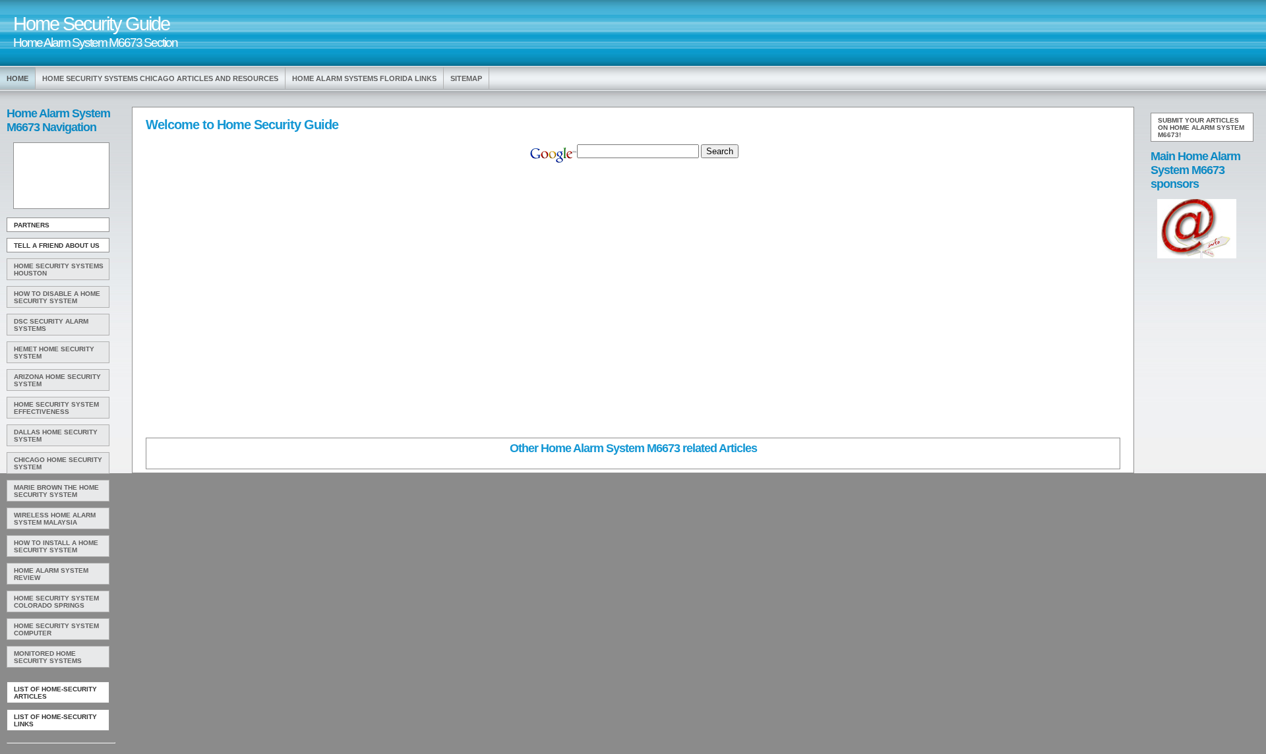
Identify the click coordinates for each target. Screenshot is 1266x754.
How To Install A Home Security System (56, 546)
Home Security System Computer (56, 629)
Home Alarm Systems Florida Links (364, 78)
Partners (31, 225)
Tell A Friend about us (57, 245)
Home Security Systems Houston (59, 269)
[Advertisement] (60, 176)
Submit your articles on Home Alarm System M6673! (1201, 127)
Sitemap (466, 78)
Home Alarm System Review (51, 574)
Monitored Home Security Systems (48, 657)
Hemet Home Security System (54, 352)
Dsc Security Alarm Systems (51, 325)
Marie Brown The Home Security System (56, 491)
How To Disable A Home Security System (57, 297)
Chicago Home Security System (58, 463)
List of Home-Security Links (55, 720)
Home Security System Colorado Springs (56, 601)
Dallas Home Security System (56, 435)
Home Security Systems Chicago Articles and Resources (160, 78)
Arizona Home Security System (57, 380)
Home (17, 78)
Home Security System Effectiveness (56, 408)
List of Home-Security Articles (55, 692)
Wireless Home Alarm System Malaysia (55, 518)
